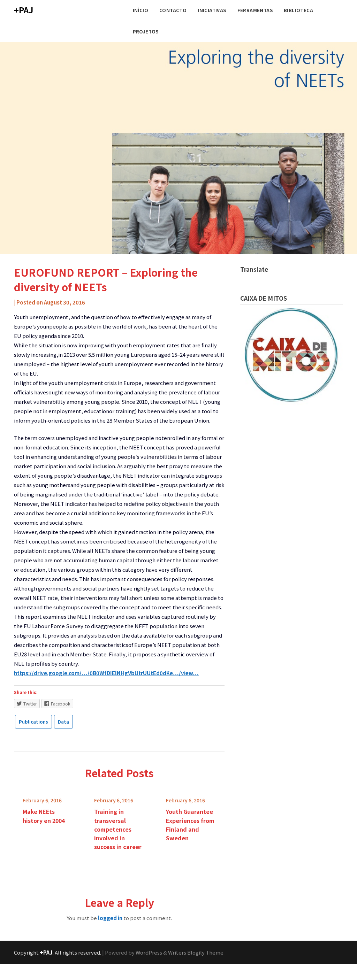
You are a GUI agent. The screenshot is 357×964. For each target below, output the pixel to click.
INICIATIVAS (212, 10)
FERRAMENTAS (255, 10)
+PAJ (23, 10)
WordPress (149, 952)
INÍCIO (140, 10)
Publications (33, 721)
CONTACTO (173, 10)
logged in (110, 917)
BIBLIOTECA (298, 10)
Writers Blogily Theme (195, 952)
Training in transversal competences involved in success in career (118, 829)
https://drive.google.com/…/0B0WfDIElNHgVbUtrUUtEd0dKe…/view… (106, 673)
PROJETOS (146, 31)
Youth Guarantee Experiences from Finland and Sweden (190, 824)
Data (63, 721)
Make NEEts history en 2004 (44, 815)
